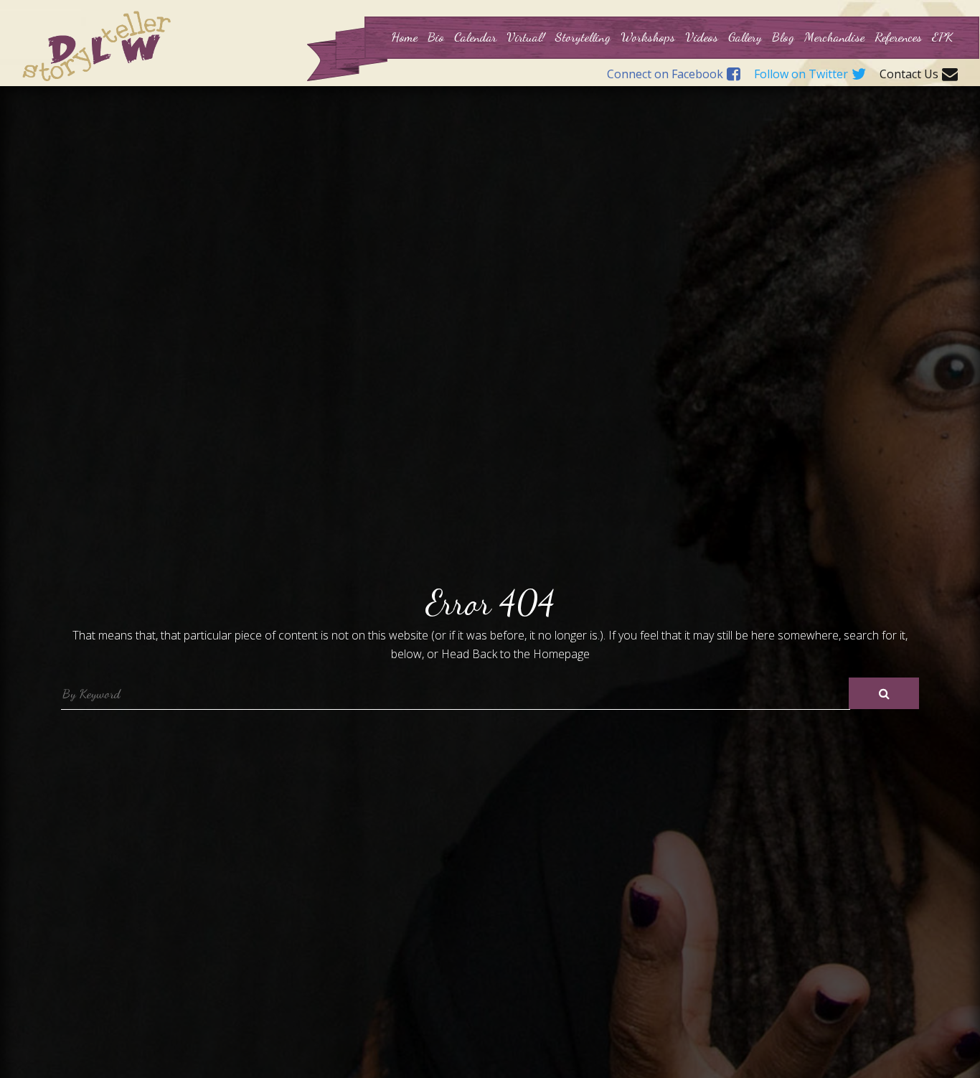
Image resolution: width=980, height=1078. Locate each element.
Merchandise (834, 36)
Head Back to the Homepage (515, 654)
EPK (942, 36)
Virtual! (526, 36)
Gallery (745, 36)
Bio (436, 36)
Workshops (648, 36)
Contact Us (909, 74)
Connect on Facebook (665, 74)
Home (404, 36)
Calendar (475, 36)
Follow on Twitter (801, 74)
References (898, 36)
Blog (783, 36)
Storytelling (583, 36)
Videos (701, 36)
